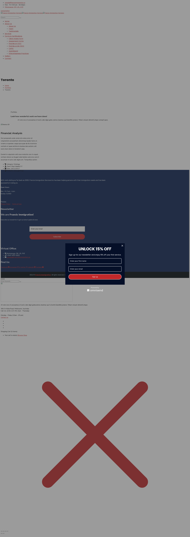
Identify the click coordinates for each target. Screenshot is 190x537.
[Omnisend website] (95, 289)
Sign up (95, 277)
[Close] (122, 245)
